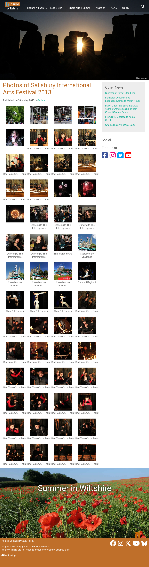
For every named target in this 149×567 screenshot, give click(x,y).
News (114, 8)
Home (4, 541)
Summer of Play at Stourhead (120, 93)
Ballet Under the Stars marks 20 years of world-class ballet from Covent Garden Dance (121, 108)
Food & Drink (56, 8)
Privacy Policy (26, 541)
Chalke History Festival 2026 (120, 125)
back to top (10, 555)
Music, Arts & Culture (79, 8)
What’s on (100, 8)
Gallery (125, 8)
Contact (13, 541)
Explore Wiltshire (36, 8)
